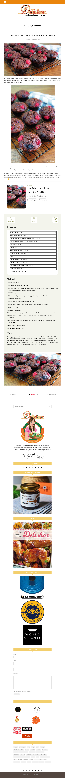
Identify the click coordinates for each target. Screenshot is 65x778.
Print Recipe (32, 200)
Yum (5, 42)
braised (42, 747)
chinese (38, 749)
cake (22, 749)
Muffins (39, 32)
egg (30, 752)
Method (34, 221)
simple (31, 759)
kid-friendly (36, 754)
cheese (27, 749)
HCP (43, 752)
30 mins (16, 747)
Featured (33, 32)
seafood (26, 759)
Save (34, 394)
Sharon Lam (52, 394)
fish (34, 752)
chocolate (45, 749)
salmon (20, 759)
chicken (33, 749)
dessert (21, 752)
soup (36, 759)
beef (37, 747)
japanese (29, 754)
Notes (55, 221)
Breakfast (26, 32)
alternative (22, 747)
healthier (16, 754)
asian (28, 747)
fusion (38, 752)
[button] (56, 232)
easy (26, 752)
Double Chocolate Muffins (32, 168)
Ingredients (11, 221)
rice (15, 759)
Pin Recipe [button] (42, 200)
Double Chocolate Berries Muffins (32, 35)
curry (15, 752)
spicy (45, 759)
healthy (23, 754)
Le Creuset (43, 754)
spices (40, 759)
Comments (13, 394)
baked (33, 747)
